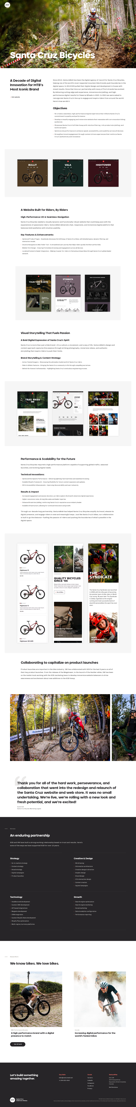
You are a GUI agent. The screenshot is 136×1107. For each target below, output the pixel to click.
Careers (90, 1077)
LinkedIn (90, 1080)
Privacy (90, 1088)
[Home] (7, 4)
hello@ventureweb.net (66, 1077)
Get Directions (113, 1087)
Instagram (91, 1083)
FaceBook (91, 1086)
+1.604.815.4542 (64, 1080)
